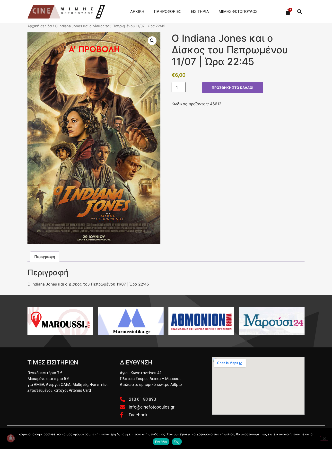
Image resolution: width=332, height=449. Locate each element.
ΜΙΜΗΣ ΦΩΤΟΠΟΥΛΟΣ (237, 11)
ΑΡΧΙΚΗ (137, 11)
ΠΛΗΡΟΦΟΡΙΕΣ (167, 11)
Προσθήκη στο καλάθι (232, 88)
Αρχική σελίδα (39, 26)
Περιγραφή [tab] (44, 256)
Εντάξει (161, 442)
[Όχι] (324, 438)
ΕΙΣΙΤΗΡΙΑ (200, 11)
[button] (300, 12)
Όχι (177, 442)
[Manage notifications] (11, 438)
